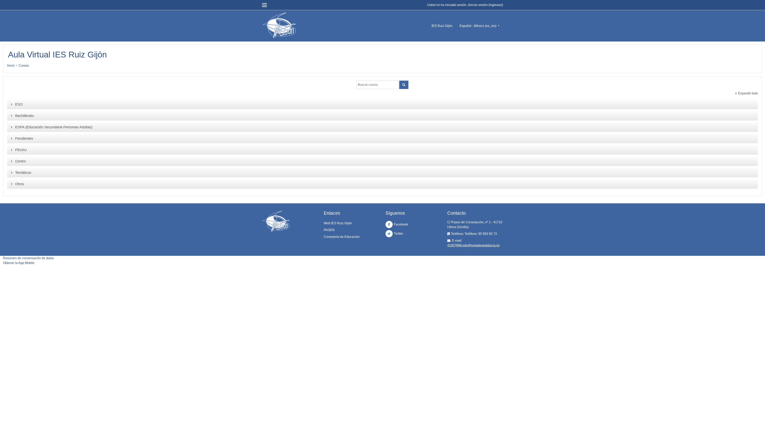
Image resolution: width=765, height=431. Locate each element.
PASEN (329, 230)
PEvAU (21, 150)
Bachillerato (24, 116)
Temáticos (23, 173)
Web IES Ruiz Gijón (338, 223)
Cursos (24, 65)
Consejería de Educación (342, 236)
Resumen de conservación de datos (28, 258)
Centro (20, 161)
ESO (19, 104)
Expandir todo (748, 93)
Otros (19, 184)
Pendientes (24, 138)
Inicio (11, 65)
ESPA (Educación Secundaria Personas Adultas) (53, 127)
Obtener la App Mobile (18, 263)
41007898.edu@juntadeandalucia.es (473, 245)
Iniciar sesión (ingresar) (485, 5)
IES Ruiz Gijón (442, 26)
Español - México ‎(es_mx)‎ (478, 26)
